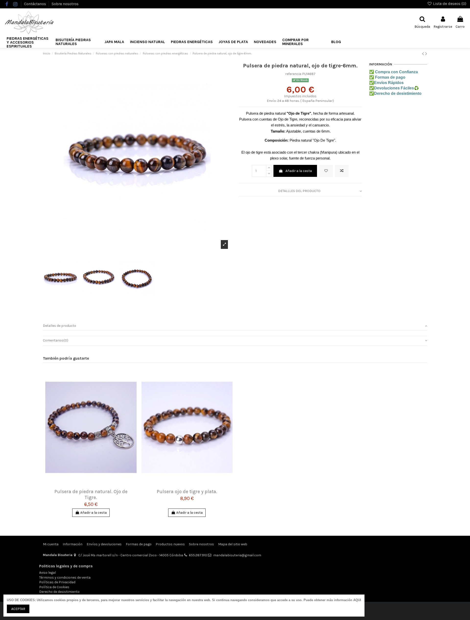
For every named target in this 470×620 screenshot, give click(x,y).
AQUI (357, 600)
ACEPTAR (18, 609)
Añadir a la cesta (298, 171)
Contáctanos (35, 3)
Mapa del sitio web (232, 544)
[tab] (300, 191)
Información (72, 544)
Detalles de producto (59, 326)
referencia (293, 74)
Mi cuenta (51, 544)
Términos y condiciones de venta (65, 577)
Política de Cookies (54, 587)
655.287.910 (198, 555)
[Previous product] (423, 54)
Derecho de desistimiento (59, 592)
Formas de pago (139, 544)
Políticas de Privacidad (57, 582)
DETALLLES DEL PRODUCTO (299, 191)
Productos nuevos (170, 544)
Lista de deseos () (449, 3)
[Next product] (426, 54)
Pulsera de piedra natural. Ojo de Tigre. (91, 494)
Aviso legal (47, 573)
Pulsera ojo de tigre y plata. (187, 491)
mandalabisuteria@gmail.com (237, 555)
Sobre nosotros (65, 3)
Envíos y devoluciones (104, 544)
